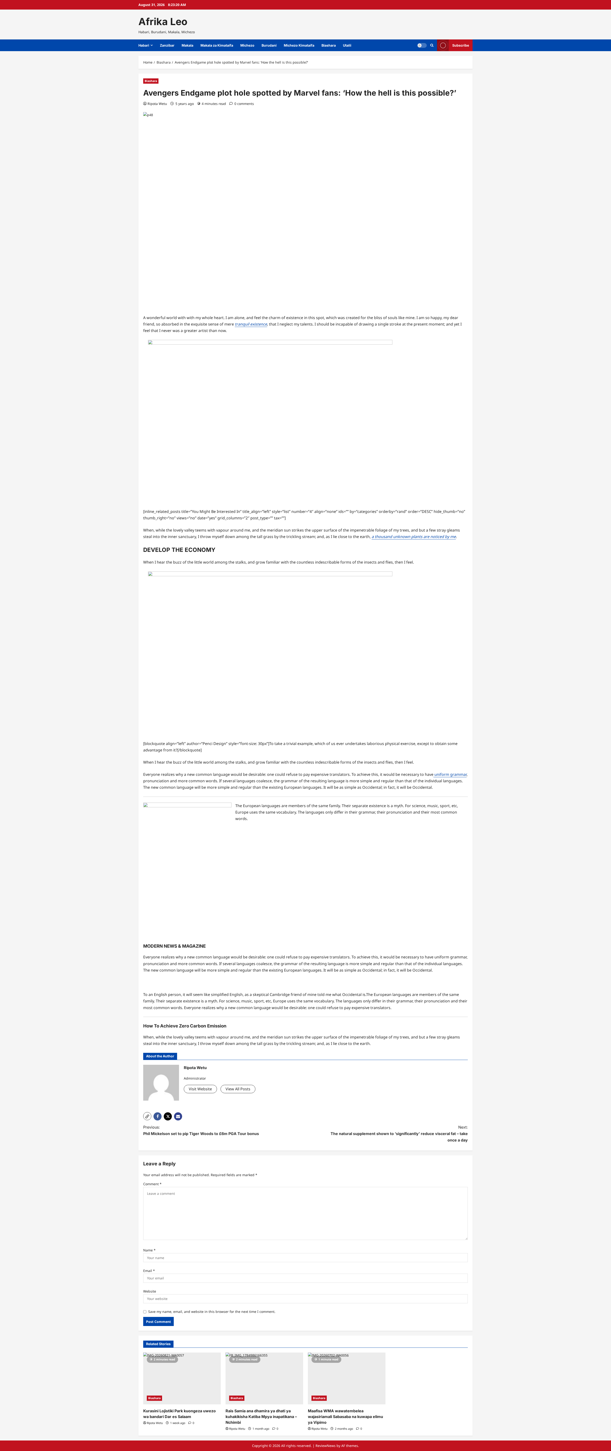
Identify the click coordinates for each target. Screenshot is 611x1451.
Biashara (328, 45)
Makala (187, 45)
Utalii (347, 45)
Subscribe (460, 45)
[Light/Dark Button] (422, 45)
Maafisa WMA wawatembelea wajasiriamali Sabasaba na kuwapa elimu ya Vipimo (345, 1416)
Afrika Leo (162, 21)
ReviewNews (326, 1445)
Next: (399, 1133)
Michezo (247, 45)
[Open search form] (431, 45)
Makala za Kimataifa (216, 45)
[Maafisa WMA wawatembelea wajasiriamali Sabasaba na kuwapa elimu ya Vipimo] (346, 1378)
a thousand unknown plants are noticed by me (414, 536)
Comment (152, 1184)
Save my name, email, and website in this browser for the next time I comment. (211, 1311)
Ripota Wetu (157, 103)
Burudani (269, 45)
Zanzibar (167, 45)
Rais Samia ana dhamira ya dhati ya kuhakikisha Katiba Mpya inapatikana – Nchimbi (261, 1416)
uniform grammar (450, 774)
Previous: (201, 1130)
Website (149, 1291)
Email (149, 1270)
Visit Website (200, 1089)
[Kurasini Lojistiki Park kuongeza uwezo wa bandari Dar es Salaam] (182, 1378)
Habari (143, 45)
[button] (147, 1116)
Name (149, 1250)
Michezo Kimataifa (299, 45)
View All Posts (238, 1089)
